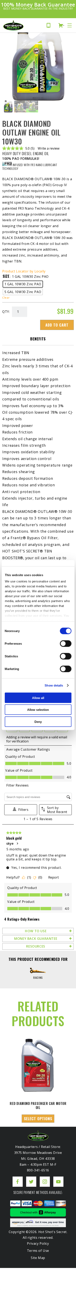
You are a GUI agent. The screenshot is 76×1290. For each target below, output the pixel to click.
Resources (35, 946)
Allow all (38, 697)
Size (6, 276)
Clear (6, 297)
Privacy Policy (38, 1243)
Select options (38, 1118)
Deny (38, 721)
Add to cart (57, 325)
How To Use (35, 931)
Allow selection (38, 709)
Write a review (48, 148)
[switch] (65, 643)
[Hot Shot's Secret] (13, 25)
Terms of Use (38, 1250)
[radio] (23, 284)
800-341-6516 (49, 25)
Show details (54, 685)
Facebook (18, 1178)
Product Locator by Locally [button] (24, 271)
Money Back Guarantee (35, 938)
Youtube (58, 1178)
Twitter (31, 1178)
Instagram (45, 1178)
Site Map (38, 1258)
